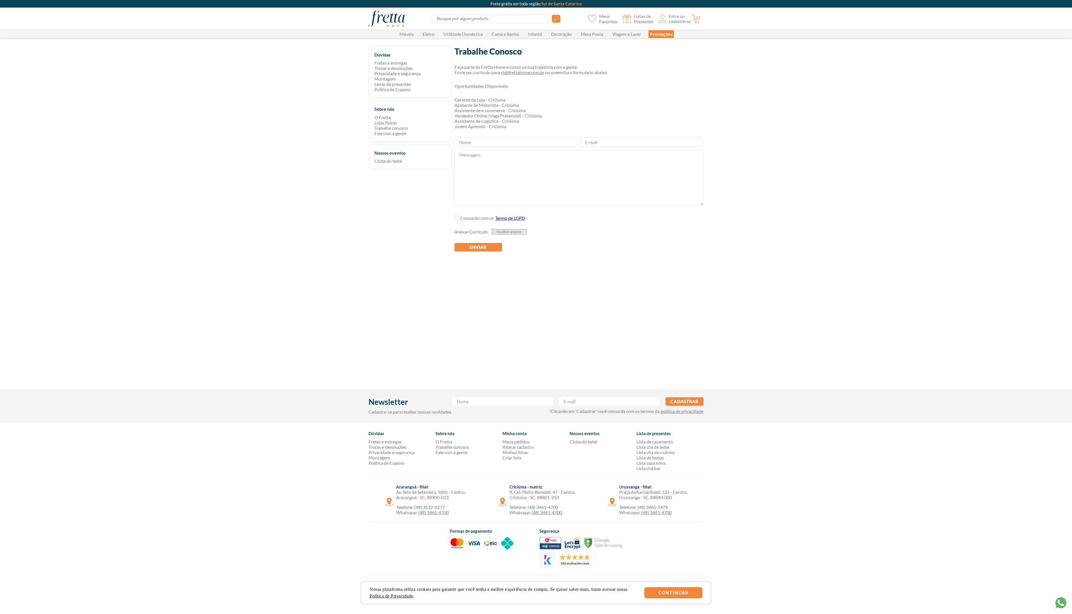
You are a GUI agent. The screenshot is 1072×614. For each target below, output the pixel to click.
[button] (510, 218)
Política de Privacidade (391, 596)
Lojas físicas (385, 122)
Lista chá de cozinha (655, 452)
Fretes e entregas (390, 62)
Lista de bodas (650, 457)
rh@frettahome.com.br (522, 72)
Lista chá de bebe (652, 447)
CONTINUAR (673, 593)
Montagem (385, 78)
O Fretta (382, 117)
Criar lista (511, 457)
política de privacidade (682, 411)
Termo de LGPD (510, 218)
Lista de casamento (654, 441)
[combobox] (496, 19)
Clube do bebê (388, 161)
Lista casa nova (650, 463)
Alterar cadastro (518, 447)
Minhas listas (515, 452)
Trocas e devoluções (393, 68)
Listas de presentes (392, 84)
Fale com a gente (390, 133)
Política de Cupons (392, 89)
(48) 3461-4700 (433, 512)
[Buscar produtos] (556, 18)
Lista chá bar (648, 468)
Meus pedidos (516, 441)
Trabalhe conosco (391, 128)
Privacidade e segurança (397, 73)
